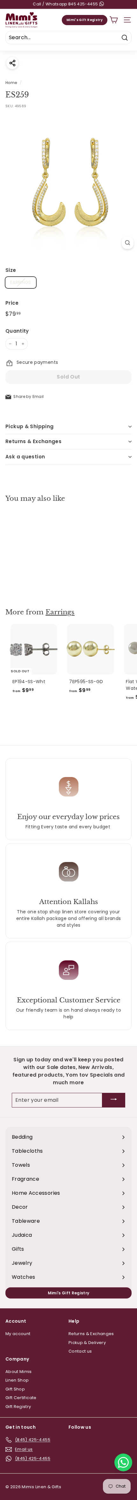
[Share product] (12, 63)
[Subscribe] (113, 1100)
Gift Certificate (21, 1398)
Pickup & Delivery (87, 1343)
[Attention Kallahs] (68, 872)
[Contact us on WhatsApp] (123, 1462)
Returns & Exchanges (33, 441)
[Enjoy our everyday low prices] (68, 787)
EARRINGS (20, 282)
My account (18, 1334)
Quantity (17, 331)
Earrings (60, 612)
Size (10, 270)
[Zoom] (127, 243)
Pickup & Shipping (29, 426)
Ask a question (25, 456)
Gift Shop (15, 1389)
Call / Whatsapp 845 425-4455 (66, 4)
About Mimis (18, 1372)
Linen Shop (17, 1380)
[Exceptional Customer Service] (68, 970)
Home (11, 82)
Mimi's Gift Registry (85, 20)
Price (12, 303)
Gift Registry (18, 1407)
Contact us (80, 1351)
